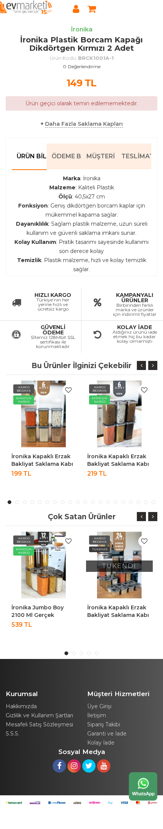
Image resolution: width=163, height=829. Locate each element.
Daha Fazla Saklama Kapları (84, 123)
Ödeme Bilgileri (67, 156)
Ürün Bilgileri (32, 156)
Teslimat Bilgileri (136, 156)
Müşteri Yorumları (101, 156)
